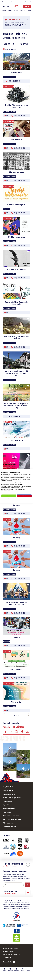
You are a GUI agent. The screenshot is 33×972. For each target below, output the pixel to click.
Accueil (4, 10)
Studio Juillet (7, 957)
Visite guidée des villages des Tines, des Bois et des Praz (16, 337)
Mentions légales (8, 951)
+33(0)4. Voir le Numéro (14, 81)
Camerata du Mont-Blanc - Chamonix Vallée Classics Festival (16, 303)
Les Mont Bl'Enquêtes (16, 140)
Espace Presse (7, 801)
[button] (16, 68)
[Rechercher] (8, 6)
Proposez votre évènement (11, 816)
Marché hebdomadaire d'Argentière (16, 205)
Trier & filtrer (24, 44)
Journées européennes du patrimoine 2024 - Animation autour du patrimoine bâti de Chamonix (16, 373)
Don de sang (16, 505)
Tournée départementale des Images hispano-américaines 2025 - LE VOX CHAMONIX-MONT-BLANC (16, 405)
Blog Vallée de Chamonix (10, 787)
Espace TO (6, 805)
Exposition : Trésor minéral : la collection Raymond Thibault (16, 106)
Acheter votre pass (9, 866)
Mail (7, 116)
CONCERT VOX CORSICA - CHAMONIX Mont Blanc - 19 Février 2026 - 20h (16, 603)
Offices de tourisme (9, 808)
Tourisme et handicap (9, 826)
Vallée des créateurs (16, 702)
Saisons (27, 2)
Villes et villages (6, 2)
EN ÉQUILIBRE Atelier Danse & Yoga (16, 269)
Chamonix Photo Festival (16, 440)
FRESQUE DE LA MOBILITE (16, 670)
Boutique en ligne (8, 790)
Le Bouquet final (16, 637)
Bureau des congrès (9, 794)
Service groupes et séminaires (12, 819)
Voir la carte (7, 44)
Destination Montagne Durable (12, 797)
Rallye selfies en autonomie (16, 172)
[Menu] (4, 6)
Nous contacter (7, 962)
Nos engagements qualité (10, 948)
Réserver (26, 7)
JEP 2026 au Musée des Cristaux (16, 237)
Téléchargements (8, 823)
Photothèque (7, 812)
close (27, 19)
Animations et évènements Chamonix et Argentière (20, 10)
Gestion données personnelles (11, 954)
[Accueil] (16, 7)
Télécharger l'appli (9, 893)
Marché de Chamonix (16, 73)
